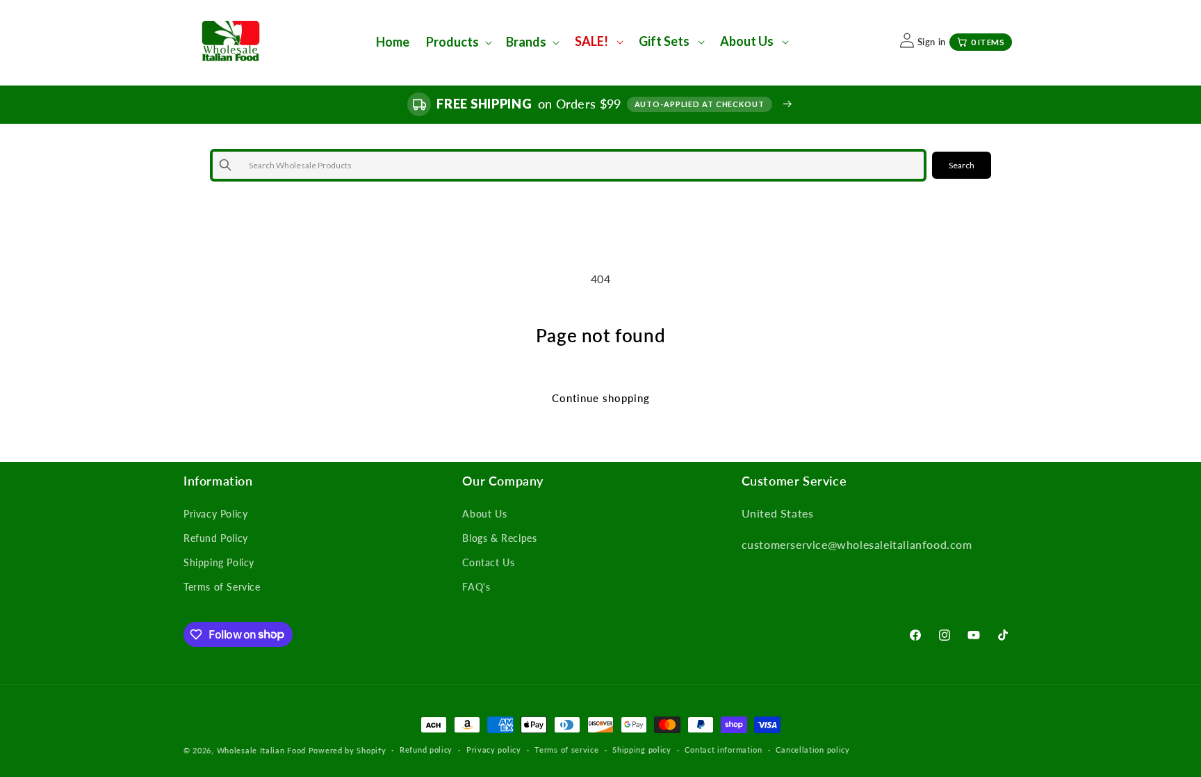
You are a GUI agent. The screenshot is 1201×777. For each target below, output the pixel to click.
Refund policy (426, 749)
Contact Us (488, 562)
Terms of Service (222, 587)
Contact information (723, 749)
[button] (458, 42)
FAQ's (476, 587)
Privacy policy (493, 749)
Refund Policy (215, 538)
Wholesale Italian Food (261, 750)
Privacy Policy (215, 514)
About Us (484, 514)
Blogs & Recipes (499, 538)
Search (961, 165)
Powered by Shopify (347, 750)
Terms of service (566, 749)
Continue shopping (601, 398)
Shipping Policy (218, 562)
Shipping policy (641, 749)
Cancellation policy (812, 749)
